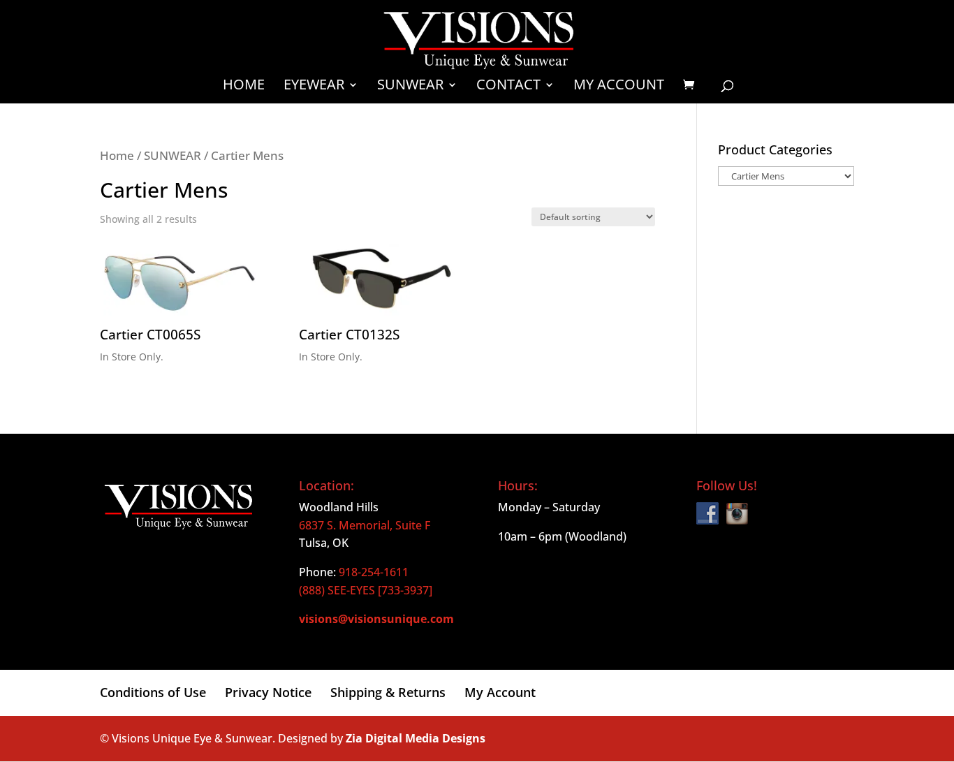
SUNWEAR (172, 155)
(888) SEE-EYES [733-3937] (365, 590)
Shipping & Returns (388, 692)
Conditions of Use (153, 692)
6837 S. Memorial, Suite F (364, 525)
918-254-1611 (374, 572)
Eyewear (314, 87)
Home (244, 87)
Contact (508, 87)
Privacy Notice (268, 692)
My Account (618, 87)
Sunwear (410, 87)
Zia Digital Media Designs (415, 738)
